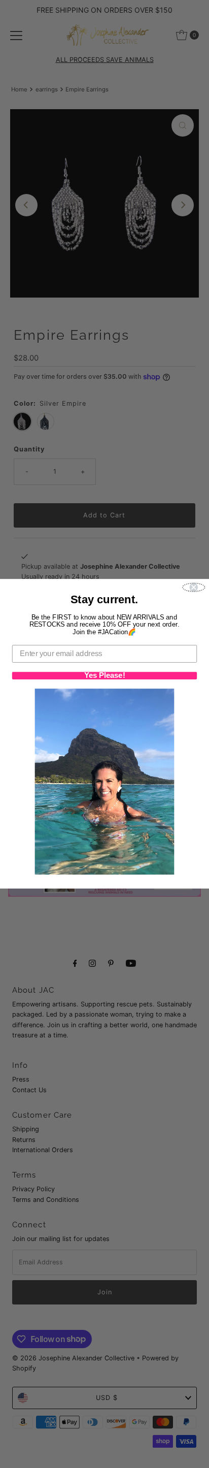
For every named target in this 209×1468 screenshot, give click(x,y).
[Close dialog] (193, 587)
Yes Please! (104, 676)
